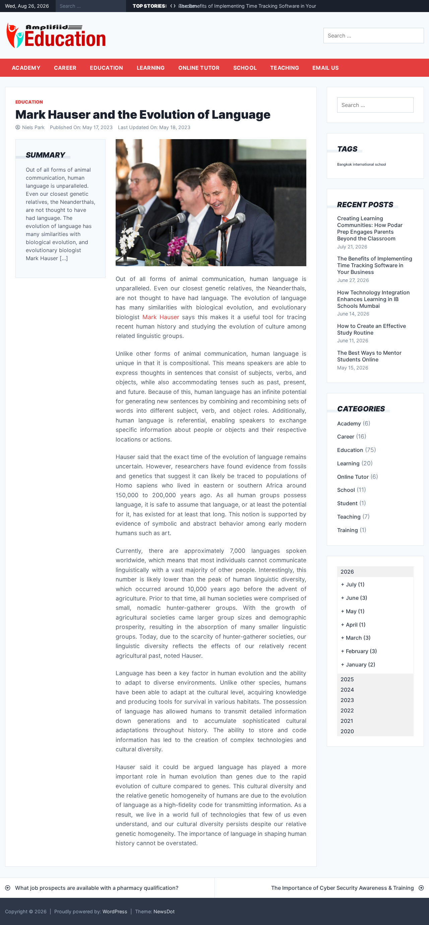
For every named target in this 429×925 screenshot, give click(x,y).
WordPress (115, 911)
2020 (347, 731)
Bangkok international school (361, 164)
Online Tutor (199, 67)
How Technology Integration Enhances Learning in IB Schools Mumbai (373, 299)
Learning (151, 67)
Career (65, 67)
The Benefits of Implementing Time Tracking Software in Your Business (258, 6)
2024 (347, 689)
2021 (347, 720)
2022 (347, 710)
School (245, 67)
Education (106, 67)
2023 (347, 700)
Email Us (325, 67)
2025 (347, 679)
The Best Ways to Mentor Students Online (369, 356)
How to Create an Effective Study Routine (371, 329)
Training (347, 530)
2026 (347, 571)
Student (347, 503)
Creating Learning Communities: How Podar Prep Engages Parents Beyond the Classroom (370, 228)
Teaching (284, 67)
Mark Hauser (160, 317)
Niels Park (33, 127)
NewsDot (164, 911)
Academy (26, 67)
